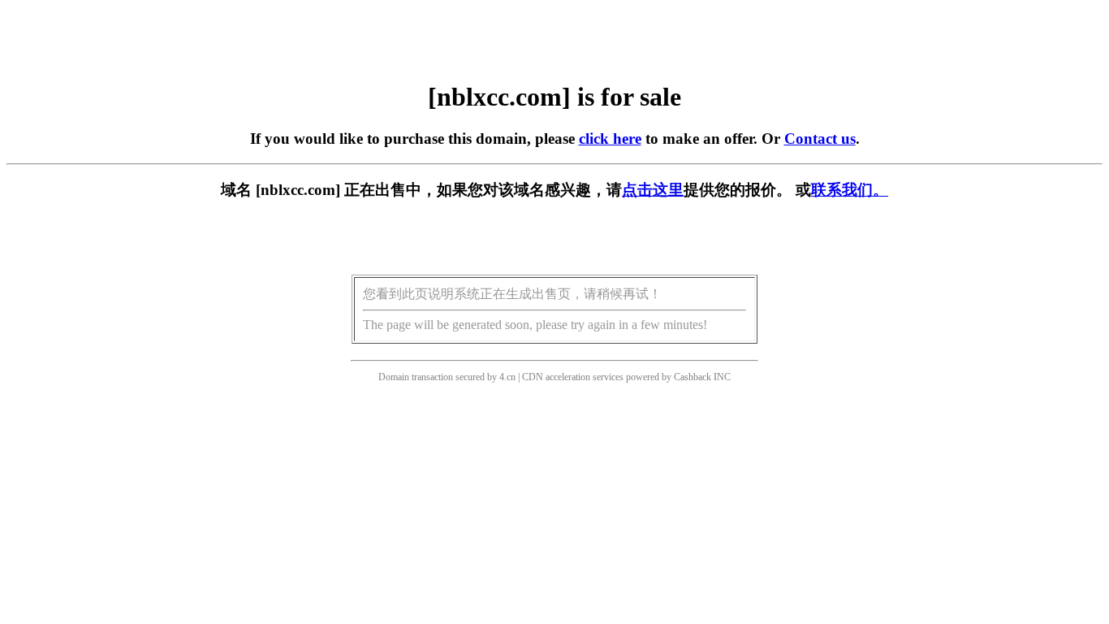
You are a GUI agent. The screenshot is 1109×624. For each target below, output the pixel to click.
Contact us (820, 138)
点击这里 (653, 189)
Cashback (692, 377)
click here (610, 138)
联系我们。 (849, 189)
